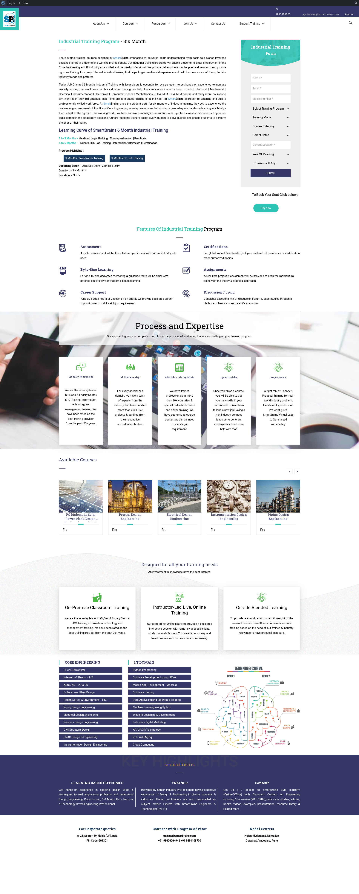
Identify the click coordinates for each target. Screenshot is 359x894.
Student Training (249, 23)
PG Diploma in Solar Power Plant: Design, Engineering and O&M (80, 517)
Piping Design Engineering (278, 517)
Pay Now (266, 208)
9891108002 (283, 14)
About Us (99, 23)
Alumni (349, 14)
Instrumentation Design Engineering (229, 517)
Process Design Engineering (130, 517)
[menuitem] (3, 3)
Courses (128, 23)
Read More (81, 496)
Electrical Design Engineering (179, 517)
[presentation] (290, 471)
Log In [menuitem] (11, 2)
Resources (158, 23)
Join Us (188, 23)
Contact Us (218, 23)
